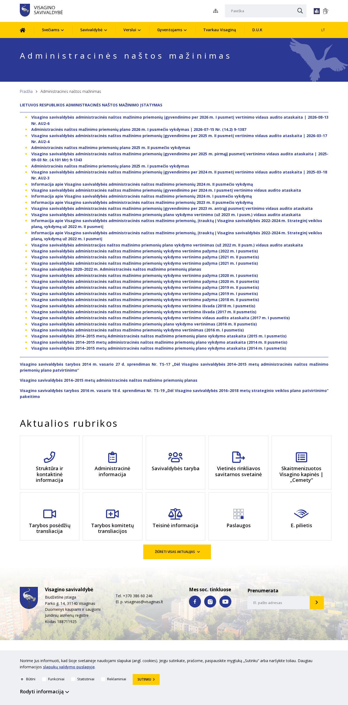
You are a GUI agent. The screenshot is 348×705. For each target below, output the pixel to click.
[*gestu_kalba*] (325, 11)
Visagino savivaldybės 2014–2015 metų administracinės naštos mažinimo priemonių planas (108, 380)
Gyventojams (169, 29)
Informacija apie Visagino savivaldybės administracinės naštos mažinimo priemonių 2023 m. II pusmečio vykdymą (142, 202)
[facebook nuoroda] (195, 602)
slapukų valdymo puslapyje (69, 666)
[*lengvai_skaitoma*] (317, 11)
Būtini (30, 678)
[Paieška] (300, 11)
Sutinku (144, 679)
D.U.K (257, 29)
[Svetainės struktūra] (217, 11)
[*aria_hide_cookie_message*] (327, 662)
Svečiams (50, 29)
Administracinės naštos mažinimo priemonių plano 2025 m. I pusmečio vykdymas (110, 166)
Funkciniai (56, 678)
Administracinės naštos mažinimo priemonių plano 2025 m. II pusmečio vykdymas (110, 147)
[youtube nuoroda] (225, 602)
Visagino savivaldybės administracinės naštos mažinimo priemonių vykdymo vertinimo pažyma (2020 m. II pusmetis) (145, 281)
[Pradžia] (27, 30)
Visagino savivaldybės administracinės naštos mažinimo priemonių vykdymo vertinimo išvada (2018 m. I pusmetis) (143, 305)
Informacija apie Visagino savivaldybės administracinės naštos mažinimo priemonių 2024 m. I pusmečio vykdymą (141, 196)
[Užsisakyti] (317, 602)
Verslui (129, 29)
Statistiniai (85, 678)
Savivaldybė (91, 29)
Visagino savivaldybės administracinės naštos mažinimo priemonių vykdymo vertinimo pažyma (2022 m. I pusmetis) (144, 251)
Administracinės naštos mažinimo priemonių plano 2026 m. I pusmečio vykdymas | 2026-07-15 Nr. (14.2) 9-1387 (138, 129)
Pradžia (26, 91)
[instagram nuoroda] (210, 602)
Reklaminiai (116, 678)
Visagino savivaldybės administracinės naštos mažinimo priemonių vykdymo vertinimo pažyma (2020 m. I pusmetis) (144, 275)
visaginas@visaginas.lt (144, 601)
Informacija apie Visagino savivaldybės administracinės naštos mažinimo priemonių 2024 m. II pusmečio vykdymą (142, 184)
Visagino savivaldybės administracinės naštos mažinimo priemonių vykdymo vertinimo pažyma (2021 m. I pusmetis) (144, 263)
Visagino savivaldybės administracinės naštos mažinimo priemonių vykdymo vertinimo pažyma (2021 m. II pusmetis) (145, 257)
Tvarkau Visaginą (219, 29)
